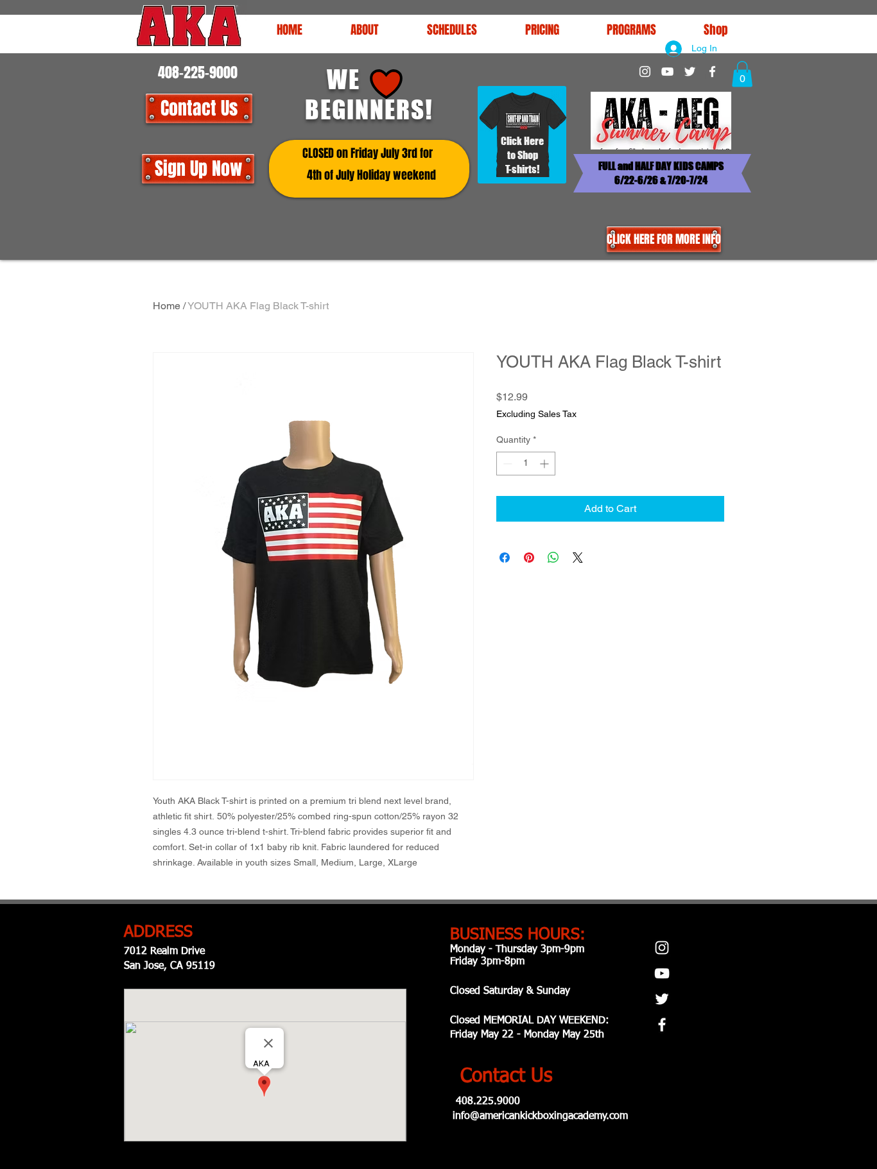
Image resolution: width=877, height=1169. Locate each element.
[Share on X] (578, 557)
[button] (452, 29)
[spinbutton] (525, 463)
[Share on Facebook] (504, 557)
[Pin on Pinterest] (529, 557)
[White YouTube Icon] (667, 71)
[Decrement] (506, 463)
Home (166, 306)
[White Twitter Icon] (689, 71)
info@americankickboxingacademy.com (540, 1116)
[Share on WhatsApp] (553, 557)
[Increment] (545, 463)
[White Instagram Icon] (645, 71)
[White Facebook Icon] (712, 71)
